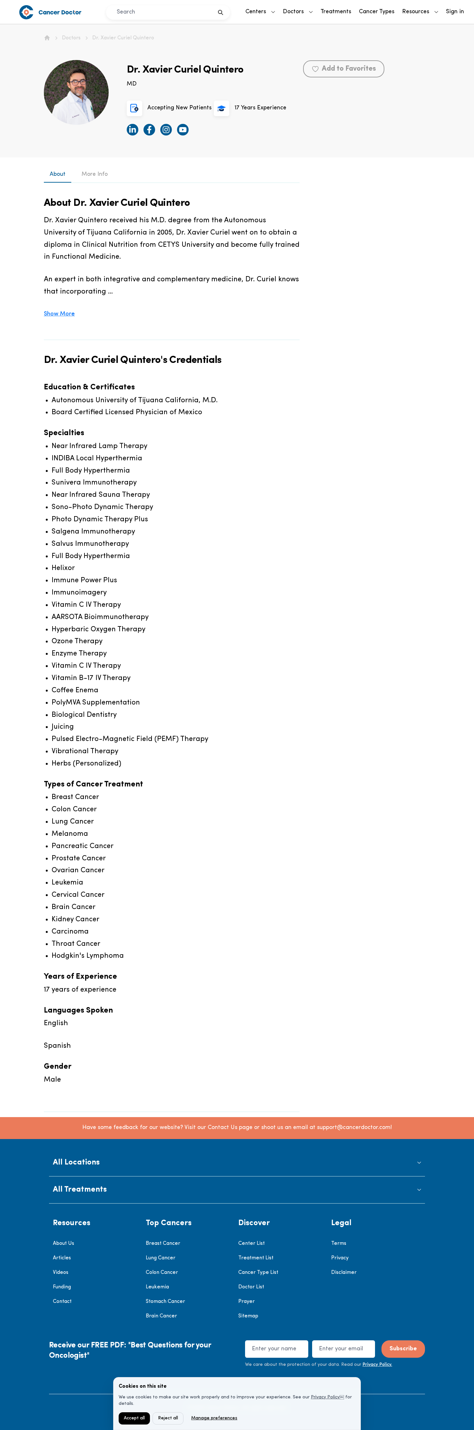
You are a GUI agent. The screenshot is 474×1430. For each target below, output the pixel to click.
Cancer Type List (258, 1272)
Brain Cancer (161, 1316)
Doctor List (251, 1287)
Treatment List (255, 1258)
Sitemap (248, 1316)
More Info (95, 174)
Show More (59, 314)
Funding (62, 1287)
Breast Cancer (163, 1243)
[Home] (47, 38)
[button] (237, 1162)
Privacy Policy (325, 1397)
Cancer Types (376, 12)
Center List (251, 1243)
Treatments (336, 12)
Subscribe (403, 1349)
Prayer (246, 1301)
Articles (62, 1258)
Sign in (455, 12)
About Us (63, 1243)
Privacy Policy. (377, 1364)
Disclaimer (344, 1272)
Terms (338, 1243)
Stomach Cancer (165, 1301)
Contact (62, 1301)
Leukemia (157, 1287)
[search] (221, 12)
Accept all (134, 1418)
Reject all (168, 1418)
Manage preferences (214, 1418)
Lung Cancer (160, 1258)
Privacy (340, 1258)
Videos (60, 1272)
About (57, 174)
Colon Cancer (162, 1272)
